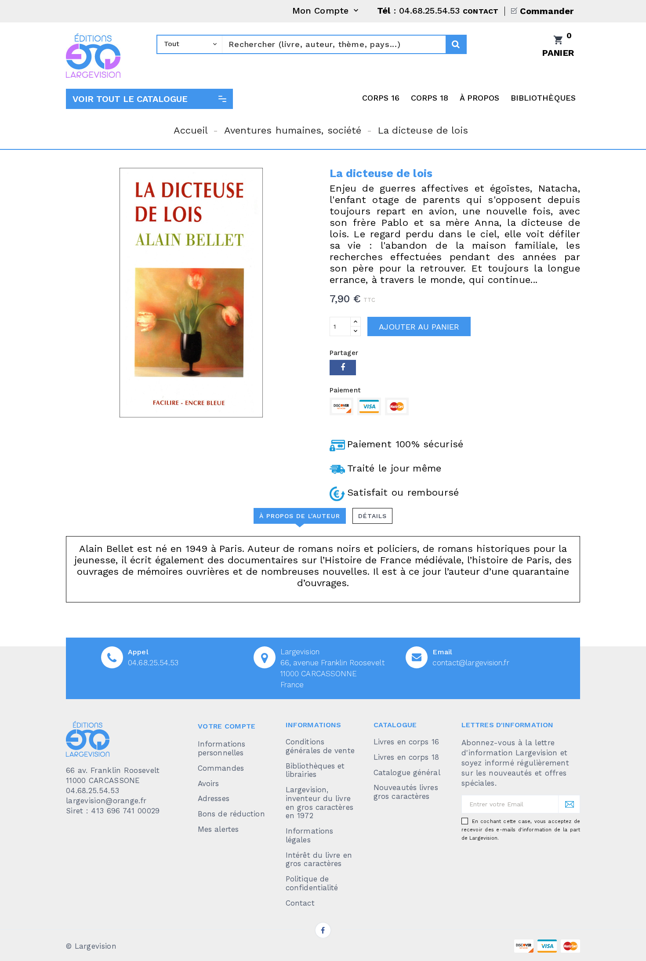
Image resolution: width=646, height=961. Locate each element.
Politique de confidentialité (312, 883)
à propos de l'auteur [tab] (299, 515)
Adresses (213, 798)
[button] (149, 99)
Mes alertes (218, 829)
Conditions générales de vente (320, 746)
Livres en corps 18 (406, 757)
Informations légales (309, 835)
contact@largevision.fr (470, 662)
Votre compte (227, 726)
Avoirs (208, 783)
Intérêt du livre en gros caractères (319, 859)
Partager (343, 367)
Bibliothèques (543, 97)
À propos (480, 97)
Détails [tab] (372, 515)
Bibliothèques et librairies (315, 770)
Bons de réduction (231, 813)
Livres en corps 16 (406, 741)
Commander (546, 11)
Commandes (221, 768)
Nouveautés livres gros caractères (406, 792)
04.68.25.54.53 (153, 662)
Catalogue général (407, 772)
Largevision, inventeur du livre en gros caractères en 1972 (319, 802)
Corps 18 (430, 97)
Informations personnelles (221, 748)
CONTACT (480, 11)
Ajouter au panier (419, 326)
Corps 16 (381, 97)
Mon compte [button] (326, 11)
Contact (300, 903)
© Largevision (91, 946)
